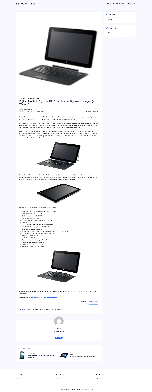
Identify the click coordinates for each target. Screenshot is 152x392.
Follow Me (58, 337)
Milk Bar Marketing (21, 379)
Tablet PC (59, 309)
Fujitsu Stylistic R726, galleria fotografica (43, 298)
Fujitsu (28, 309)
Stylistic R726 (50, 309)
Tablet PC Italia (25, 3)
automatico (59, 379)
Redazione (29, 109)
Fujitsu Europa (93, 304)
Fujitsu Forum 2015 (37, 309)
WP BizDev (99, 379)
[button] (130, 3)
